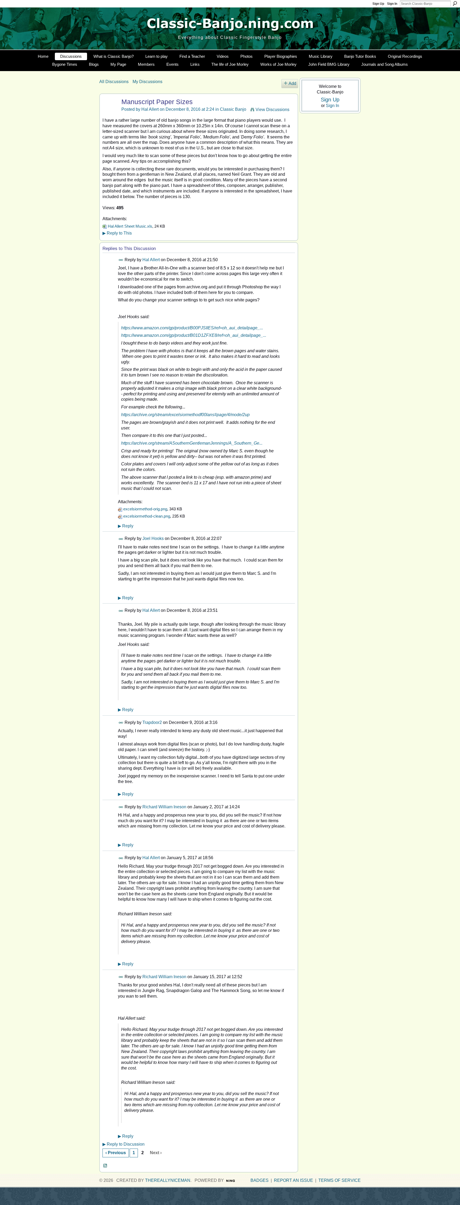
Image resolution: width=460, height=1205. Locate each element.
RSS (105, 1165)
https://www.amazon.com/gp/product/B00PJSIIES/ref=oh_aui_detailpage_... (192, 328)
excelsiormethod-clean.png (146, 516)
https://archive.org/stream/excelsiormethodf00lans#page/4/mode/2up (185, 414)
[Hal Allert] (109, 112)
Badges (259, 1180)
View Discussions (272, 109)
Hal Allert (150, 109)
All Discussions (114, 81)
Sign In (392, 4)
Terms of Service (339, 1180)
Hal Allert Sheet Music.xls (130, 226)
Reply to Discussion (123, 1144)
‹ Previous (115, 1152)
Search (455, 3)
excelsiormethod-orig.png (145, 509)
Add (292, 83)
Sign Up (378, 4)
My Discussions (147, 81)
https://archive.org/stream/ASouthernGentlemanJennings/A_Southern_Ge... (191, 443)
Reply (125, 526)
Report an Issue (293, 1180)
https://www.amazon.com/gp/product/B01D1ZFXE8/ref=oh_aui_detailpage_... (193, 335)
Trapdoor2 (152, 722)
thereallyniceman (167, 1180)
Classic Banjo (233, 109)
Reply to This (117, 233)
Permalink (121, 260)
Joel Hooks (153, 538)
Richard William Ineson (164, 807)
